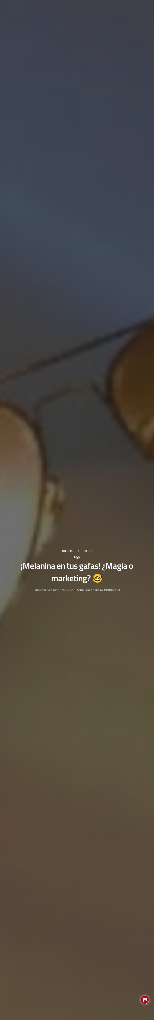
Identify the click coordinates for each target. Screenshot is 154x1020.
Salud (87, 551)
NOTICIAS (68, 551)
